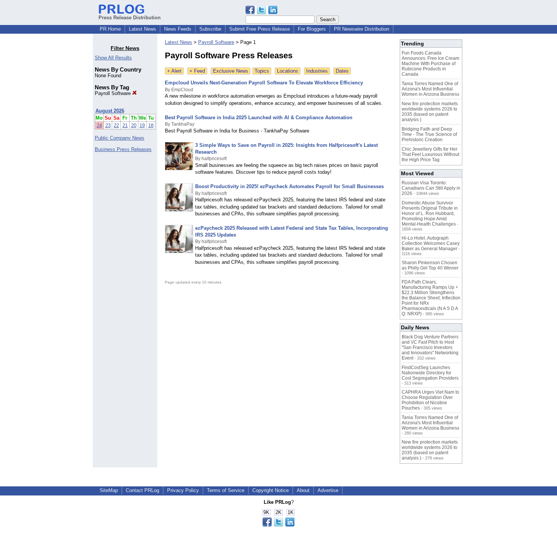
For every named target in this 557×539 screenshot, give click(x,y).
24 (99, 125)
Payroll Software (113, 93)
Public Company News (119, 138)
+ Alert (174, 71)
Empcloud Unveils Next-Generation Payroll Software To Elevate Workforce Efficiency (264, 83)
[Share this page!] (261, 12)
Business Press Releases (123, 149)
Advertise (328, 490)
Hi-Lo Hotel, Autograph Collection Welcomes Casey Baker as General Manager (431, 243)
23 (108, 125)
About (303, 490)
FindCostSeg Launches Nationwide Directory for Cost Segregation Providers (430, 373)
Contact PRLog (142, 490)
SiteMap (109, 490)
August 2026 (109, 111)
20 (133, 125)
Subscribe (210, 29)
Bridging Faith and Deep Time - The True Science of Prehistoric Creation (429, 134)
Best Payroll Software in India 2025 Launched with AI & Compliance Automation (258, 117)
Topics (262, 71)
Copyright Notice (270, 490)
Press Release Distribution (130, 17)
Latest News (142, 29)
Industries (317, 71)
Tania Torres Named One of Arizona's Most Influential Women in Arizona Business (430, 89)
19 (142, 125)
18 (150, 125)
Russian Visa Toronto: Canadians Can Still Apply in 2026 (431, 188)
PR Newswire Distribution (361, 29)
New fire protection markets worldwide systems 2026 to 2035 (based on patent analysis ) (430, 111)
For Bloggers (312, 29)
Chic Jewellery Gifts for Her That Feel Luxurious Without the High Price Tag (430, 154)
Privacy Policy (183, 490)
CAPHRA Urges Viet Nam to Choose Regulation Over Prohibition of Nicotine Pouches (430, 400)
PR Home (110, 29)
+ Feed (197, 71)
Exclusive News (230, 71)
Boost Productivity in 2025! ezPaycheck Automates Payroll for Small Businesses (289, 186)
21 (125, 125)
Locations (287, 71)
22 (116, 125)
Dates (342, 71)
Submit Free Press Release (259, 29)
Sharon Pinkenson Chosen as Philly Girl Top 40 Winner (430, 265)
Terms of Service (225, 490)
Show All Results (113, 58)
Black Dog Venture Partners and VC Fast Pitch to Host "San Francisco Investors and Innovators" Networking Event (430, 347)
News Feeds (177, 29)
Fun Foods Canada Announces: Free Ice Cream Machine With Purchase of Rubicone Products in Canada (430, 63)
